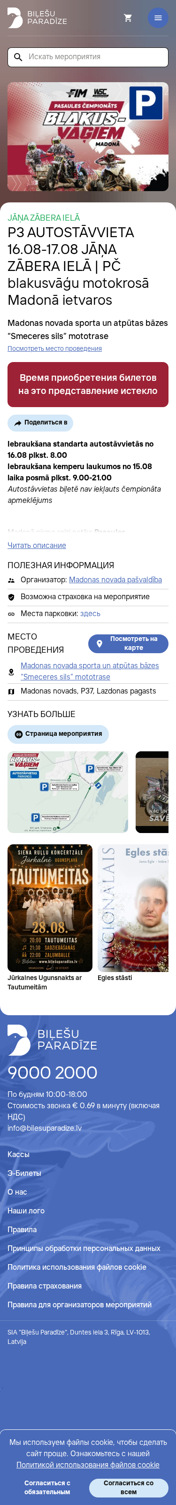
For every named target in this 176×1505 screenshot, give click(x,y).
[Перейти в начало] (52, 1040)
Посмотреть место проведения (55, 349)
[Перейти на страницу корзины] (115, 18)
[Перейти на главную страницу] (37, 18)
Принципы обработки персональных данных (84, 1248)
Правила (22, 1230)
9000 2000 (53, 1073)
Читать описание (37, 545)
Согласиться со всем (128, 1488)
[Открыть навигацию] (158, 18)
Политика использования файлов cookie (77, 1267)
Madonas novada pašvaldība (115, 580)
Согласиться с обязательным (47, 1488)
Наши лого (26, 1211)
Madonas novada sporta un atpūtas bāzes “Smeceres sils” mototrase (90, 672)
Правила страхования (45, 1286)
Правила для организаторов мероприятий (80, 1305)
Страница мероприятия (63, 734)
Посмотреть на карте (134, 643)
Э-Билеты (24, 1173)
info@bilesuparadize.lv (45, 1128)
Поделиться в (46, 422)
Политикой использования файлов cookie (88, 1465)
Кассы (19, 1154)
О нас (17, 1192)
